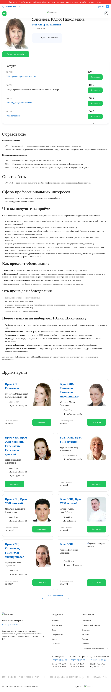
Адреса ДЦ (100, 6)
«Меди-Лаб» (57, 614)
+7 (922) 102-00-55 (98, 660)
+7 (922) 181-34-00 (13, 7)
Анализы (55, 621)
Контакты (85, 644)
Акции (54, 639)
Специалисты (57, 634)
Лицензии (86, 630)
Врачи (54, 630)
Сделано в (79, 686)
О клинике (56, 644)
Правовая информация (91, 625)
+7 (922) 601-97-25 (77, 660)
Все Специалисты (55, 596)
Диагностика (57, 625)
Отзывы (85, 639)
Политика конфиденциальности (95, 648)
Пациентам (86, 621)
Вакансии (85, 634)
